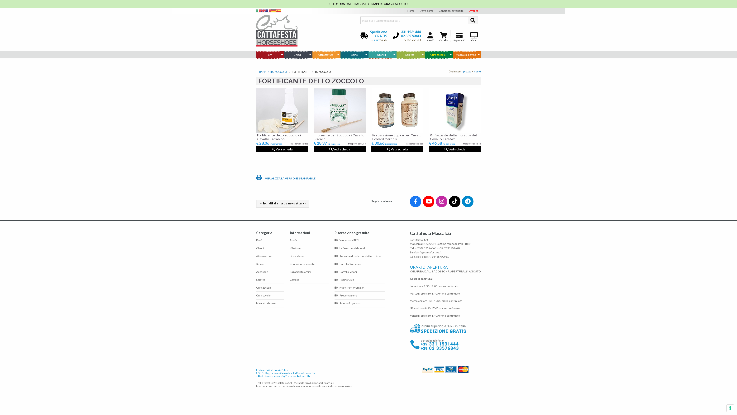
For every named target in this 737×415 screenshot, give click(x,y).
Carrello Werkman (350, 264)
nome (477, 71)
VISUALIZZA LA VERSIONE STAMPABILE (290, 178)
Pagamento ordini (300, 271)
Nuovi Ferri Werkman (352, 287)
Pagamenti (459, 40)
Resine (353, 54)
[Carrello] (718, 398)
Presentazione (348, 295)
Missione (295, 248)
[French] (268, 10)
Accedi (430, 40)
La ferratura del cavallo (353, 248)
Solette (409, 54)
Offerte (473, 10)
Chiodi (297, 54)
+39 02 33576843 (425, 248)
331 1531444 (411, 32)
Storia (293, 240)
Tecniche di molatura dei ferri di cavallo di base (362, 256)
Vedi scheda (284, 149)
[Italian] (258, 10)
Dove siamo (427, 10)
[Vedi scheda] (282, 110)
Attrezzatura (325, 54)
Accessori (262, 271)
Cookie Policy (280, 370)
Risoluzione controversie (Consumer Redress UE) (283, 376)
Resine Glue (347, 279)
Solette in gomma (350, 303)
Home (411, 10)
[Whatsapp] (6, 403)
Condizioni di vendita (451, 10)
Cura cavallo (263, 295)
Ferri (269, 54)
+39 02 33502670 (449, 248)
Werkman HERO (349, 240)
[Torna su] (729, 398)
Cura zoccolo (438, 54)
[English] (263, 10)
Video (474, 40)
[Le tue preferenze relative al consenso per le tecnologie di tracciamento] (730, 408)
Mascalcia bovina (466, 54)
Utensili (381, 54)
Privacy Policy (264, 370)
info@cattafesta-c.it (429, 252)
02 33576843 (411, 36)
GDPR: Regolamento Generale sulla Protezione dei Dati (286, 373)
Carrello (443, 40)
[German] (273, 10)
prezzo (467, 71)
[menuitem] (270, 54)
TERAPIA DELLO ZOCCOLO (271, 71)
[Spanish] (278, 10)
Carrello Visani (348, 271)
